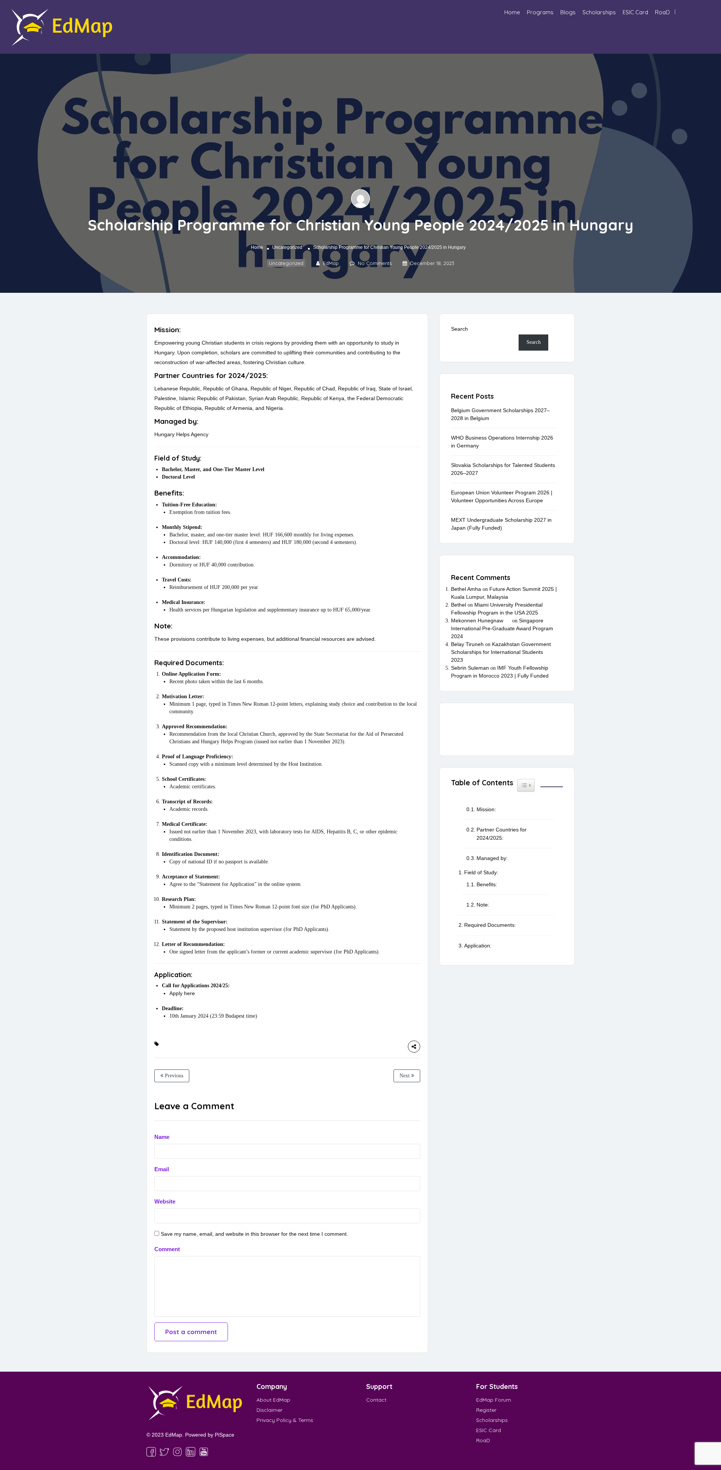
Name (161, 1137)
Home (512, 12)
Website (164, 1201)
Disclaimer (269, 1410)
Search (459, 329)
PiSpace (224, 1435)
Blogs (568, 12)
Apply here (182, 993)
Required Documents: (490, 925)
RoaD (662, 12)
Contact (376, 1399)
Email (161, 1169)
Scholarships (599, 12)
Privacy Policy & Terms (284, 1420)
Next (405, 1075)
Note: (483, 905)
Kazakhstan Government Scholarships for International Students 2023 (501, 652)
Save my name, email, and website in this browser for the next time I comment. (254, 1234)
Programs (540, 12)
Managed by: (492, 858)
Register (486, 1410)
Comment (167, 1249)
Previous (173, 1075)
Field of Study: (481, 872)
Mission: (486, 809)
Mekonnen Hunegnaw (477, 621)
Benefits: (487, 884)
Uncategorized (287, 247)
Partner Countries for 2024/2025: (501, 834)
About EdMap (273, 1399)
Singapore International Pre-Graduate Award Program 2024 (502, 628)
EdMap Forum (493, 1399)
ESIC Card (635, 12)
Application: (478, 946)
